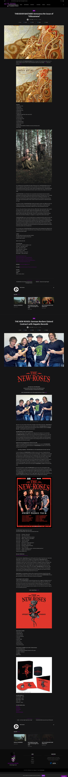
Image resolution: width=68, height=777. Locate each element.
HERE (45, 62)
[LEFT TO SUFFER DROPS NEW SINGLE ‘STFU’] (48, 300)
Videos (43, 4)
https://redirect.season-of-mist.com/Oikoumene (28, 267)
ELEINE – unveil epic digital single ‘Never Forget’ (24, 720)
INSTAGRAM (18, 709)
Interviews (26, 4)
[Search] (63, 5)
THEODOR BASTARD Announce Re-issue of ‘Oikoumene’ (44, 720)
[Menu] (4, 1)
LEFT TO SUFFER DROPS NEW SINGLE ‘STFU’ (47, 306)
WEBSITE (17, 706)
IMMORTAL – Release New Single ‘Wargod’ (42, 281)
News (21, 4)
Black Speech (42, 770)
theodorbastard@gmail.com (25, 264)
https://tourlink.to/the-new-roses (22, 555)
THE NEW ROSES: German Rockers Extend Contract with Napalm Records (24, 282)
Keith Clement (31, 19)
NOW (38, 590)
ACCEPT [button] (43, 775)
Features (38, 4)
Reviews (32, 4)
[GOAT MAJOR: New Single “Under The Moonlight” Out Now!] (34, 300)
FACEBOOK (18, 708)
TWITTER (17, 710)
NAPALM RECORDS (19, 712)
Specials (48, 4)
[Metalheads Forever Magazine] (11, 4)
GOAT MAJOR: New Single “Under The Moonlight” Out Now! (33, 306)
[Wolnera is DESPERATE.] (20, 300)
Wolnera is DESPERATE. (18, 305)
